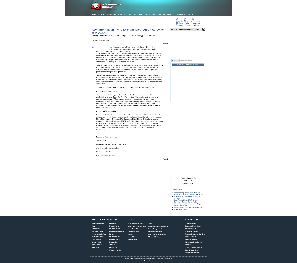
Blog (93, 226)
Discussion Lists (114, 237)
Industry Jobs (113, 242)
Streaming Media (190, 223)
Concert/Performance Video (137, 226)
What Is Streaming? (115, 250)
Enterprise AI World (191, 231)
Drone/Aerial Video (134, 229)
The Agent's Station (180, 209)
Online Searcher (190, 237)
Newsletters (113, 223)
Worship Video (132, 239)
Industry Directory (115, 239)
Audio (150, 223)
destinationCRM (190, 229)
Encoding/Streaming (155, 231)
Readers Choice (97, 242)
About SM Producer (98, 223)
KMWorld (188, 245)
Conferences (180, 14)
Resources (156, 14)
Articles (132, 14)
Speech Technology (191, 250)
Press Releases (97, 245)
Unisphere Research (192, 253)
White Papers (115, 229)
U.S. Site (101, 14)
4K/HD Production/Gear (135, 223)
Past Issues (177, 190)
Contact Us (113, 247)
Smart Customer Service (193, 247)
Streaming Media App (99, 234)
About (190, 14)
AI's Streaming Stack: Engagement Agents (188, 207)
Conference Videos (98, 237)
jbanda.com (100, 129)
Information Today (191, 239)
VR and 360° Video (154, 237)
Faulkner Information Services (195, 234)
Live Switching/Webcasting (157, 234)
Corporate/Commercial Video (158, 226)
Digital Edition (97, 231)
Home (94, 14)
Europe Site (111, 14)
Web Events (168, 14)
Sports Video (132, 237)
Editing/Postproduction (155, 229)
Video (140, 14)
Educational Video (133, 231)
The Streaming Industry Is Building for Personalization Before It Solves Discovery (188, 193)
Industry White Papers (116, 231)
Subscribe (122, 14)
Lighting (130, 234)
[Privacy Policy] (148, 260)
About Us (112, 245)
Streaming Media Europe (193, 226)
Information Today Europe (193, 242)
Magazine (96, 229)
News (190, 60)
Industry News (114, 226)
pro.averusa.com (148, 87)
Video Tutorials (96, 239)
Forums (111, 234)
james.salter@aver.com (107, 155)
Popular (175, 60)
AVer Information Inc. (116, 47)
